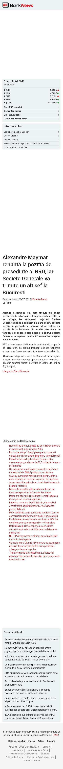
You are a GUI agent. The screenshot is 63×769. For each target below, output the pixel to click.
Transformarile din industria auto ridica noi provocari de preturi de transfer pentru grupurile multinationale (34, 556)
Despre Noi (17, 750)
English (31, 741)
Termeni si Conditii (31, 760)
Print (8, 302)
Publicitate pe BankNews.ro (23, 753)
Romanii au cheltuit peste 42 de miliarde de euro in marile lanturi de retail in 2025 (31, 641)
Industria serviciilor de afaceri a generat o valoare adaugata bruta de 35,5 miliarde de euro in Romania (34, 462)
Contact (46, 747)
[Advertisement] (31, 44)
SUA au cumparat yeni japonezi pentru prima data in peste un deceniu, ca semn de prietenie (31, 675)
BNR (56, 735)
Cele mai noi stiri (16, 741)
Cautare (51, 741)
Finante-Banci (39, 299)
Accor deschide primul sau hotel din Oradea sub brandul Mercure (30, 683)
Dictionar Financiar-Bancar (16, 132)
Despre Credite (11, 136)
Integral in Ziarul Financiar (16, 371)
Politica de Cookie (14, 757)
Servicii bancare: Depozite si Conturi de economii (26, 143)
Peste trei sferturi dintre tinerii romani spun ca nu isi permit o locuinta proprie (30, 700)
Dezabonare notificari (37, 750)
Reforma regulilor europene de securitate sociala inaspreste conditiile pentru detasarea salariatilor (33, 529)
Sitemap (45, 753)
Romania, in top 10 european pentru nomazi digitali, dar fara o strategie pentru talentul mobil (30, 650)
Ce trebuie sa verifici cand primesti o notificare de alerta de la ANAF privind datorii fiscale (31, 666)
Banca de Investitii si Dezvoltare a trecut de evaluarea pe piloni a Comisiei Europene (27, 691)
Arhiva (41, 741)
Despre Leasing (11, 139)
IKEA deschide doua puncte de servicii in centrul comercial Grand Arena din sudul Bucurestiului (30, 716)
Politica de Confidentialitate (40, 757)
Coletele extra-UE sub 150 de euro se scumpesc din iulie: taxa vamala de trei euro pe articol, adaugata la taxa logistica (34, 546)
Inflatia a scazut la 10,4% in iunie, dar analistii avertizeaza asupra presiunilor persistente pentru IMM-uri (32, 506)
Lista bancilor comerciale (15, 147)
